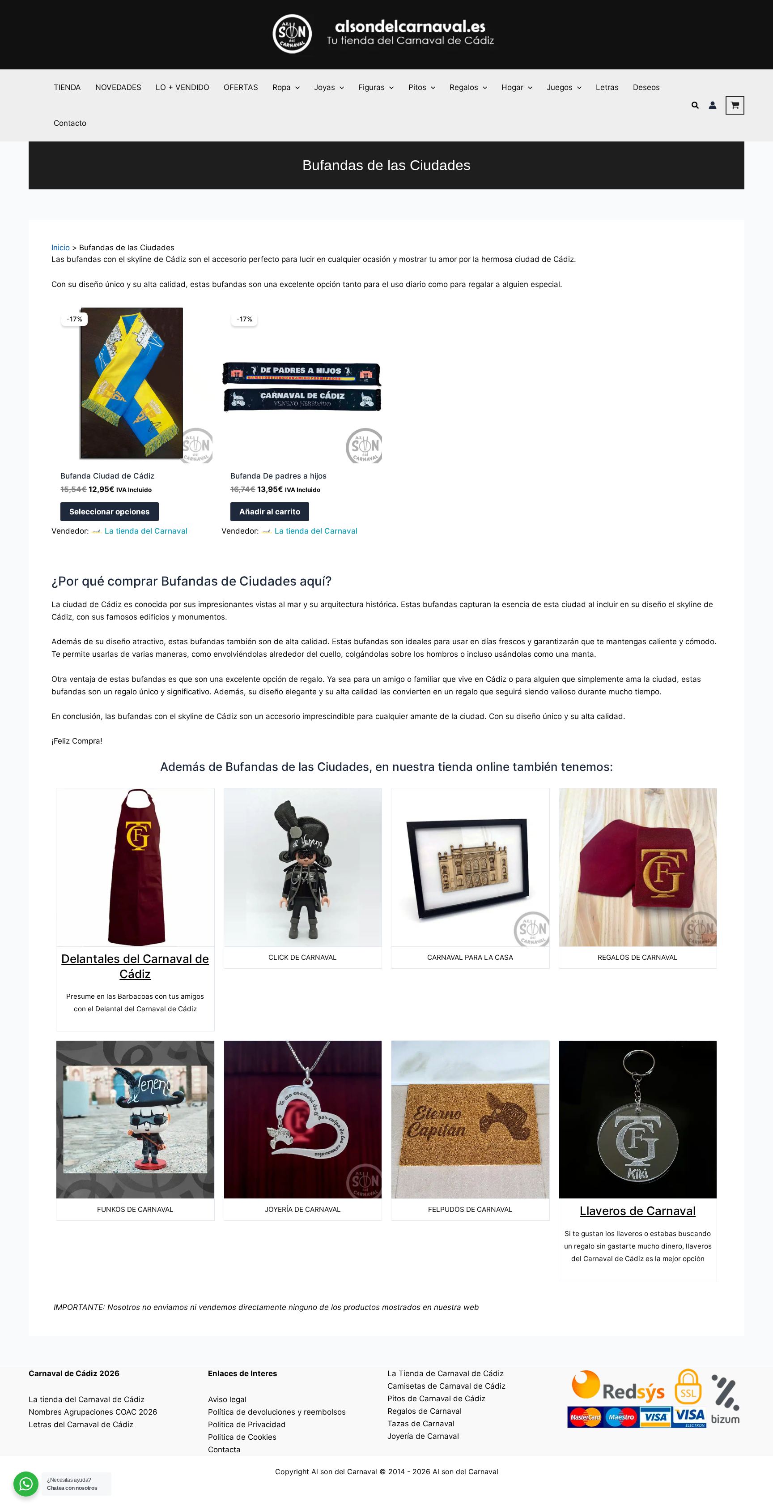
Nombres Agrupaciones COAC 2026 (93, 1411)
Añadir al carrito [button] (269, 511)
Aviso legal (227, 1399)
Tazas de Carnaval (420, 1423)
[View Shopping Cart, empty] (735, 105)
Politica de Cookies (242, 1437)
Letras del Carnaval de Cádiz (81, 1424)
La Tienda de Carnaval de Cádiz (445, 1373)
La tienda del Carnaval (146, 530)
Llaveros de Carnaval (638, 1211)
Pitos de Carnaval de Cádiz (436, 1398)
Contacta (224, 1449)
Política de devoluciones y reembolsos (277, 1411)
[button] (295, 87)
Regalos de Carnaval (424, 1411)
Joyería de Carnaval (423, 1436)
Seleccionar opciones (109, 511)
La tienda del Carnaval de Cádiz (86, 1399)
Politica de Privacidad (247, 1424)
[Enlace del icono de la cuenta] (713, 105)
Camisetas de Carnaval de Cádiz (446, 1386)
